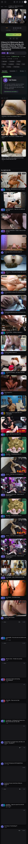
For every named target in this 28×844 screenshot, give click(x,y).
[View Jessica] (3, 475)
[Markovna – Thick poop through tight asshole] (13, 264)
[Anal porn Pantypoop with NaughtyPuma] (13, 755)
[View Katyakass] (3, 413)
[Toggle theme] (20, 2)
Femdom (4, 64)
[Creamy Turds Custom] (13, 609)
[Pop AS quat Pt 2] (13, 385)
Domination (12, 61)
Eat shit (19, 61)
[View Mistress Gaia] (3, 659)
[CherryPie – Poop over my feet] (13, 692)
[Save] (17, 38)
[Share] (10, 38)
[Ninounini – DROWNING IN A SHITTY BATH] (13, 181)
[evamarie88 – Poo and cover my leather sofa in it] (13, 630)
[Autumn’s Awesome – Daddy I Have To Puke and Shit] (13, 223)
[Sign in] (25, 2)
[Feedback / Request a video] (17, 2)
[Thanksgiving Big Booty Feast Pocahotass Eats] (13, 304)
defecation (5, 61)
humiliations (11, 64)
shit (3, 66)
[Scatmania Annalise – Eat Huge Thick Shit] (13, 365)
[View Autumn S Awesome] (3, 231)
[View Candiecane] (3, 721)
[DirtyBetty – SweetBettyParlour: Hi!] (13, 446)
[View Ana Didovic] (3, 598)
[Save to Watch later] (25, 173)
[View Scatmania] (3, 679)
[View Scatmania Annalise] (3, 373)
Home (2, 6)
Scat (6, 6)
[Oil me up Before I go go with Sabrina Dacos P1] (13, 284)
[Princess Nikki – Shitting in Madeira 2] (13, 324)
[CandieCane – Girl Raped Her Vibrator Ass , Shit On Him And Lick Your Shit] (13, 713)
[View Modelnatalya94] (3, 209)
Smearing (9, 66)
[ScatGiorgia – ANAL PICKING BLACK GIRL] (13, 569)
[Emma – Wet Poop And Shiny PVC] (13, 426)
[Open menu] (2, 2)
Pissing (18, 64)
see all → (24, 98)
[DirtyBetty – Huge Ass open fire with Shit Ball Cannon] (13, 797)
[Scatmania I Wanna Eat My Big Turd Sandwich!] (13, 672)
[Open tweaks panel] (22, 2)
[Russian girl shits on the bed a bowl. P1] (13, 244)
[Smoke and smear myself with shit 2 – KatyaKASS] (13, 406)
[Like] (13, 38)
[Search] (5, 2)
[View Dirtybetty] (3, 454)
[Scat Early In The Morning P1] (13, 818)
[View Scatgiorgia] (3, 578)
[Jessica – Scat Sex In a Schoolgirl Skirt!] (13, 466)
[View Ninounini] (3, 189)
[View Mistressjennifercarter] (3, 495)
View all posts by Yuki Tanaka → (11, 91)
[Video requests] (14, 2)
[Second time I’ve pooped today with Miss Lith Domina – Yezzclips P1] (13, 735)
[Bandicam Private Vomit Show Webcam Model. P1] (13, 776)
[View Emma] (3, 434)
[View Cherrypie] (3, 701)
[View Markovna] (3, 272)
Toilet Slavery (16, 66)
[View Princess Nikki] (3, 333)
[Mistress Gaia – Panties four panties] (13, 651)
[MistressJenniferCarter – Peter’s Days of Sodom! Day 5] (13, 487)
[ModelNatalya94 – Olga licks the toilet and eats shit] (13, 202)
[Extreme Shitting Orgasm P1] (13, 344)
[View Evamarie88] (3, 638)
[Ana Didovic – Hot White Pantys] (13, 589)
